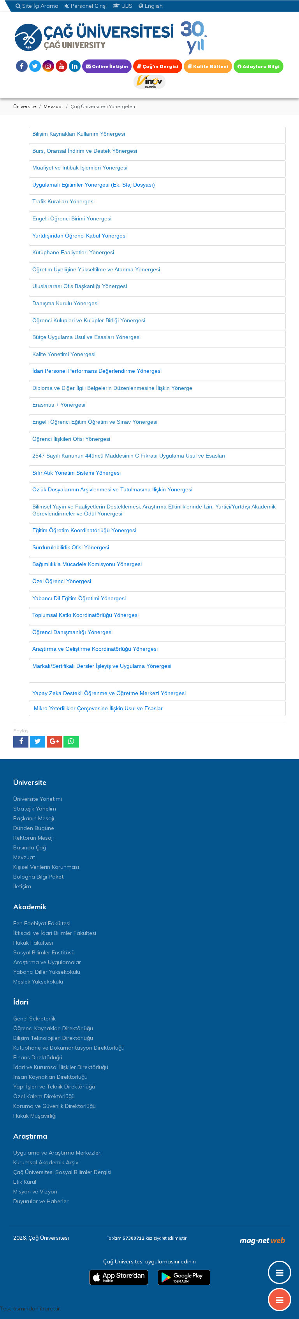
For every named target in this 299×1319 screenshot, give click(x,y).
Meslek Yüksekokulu (38, 981)
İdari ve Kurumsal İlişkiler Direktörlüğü (60, 1067)
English (153, 5)
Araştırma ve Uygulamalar (47, 962)
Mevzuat (53, 106)
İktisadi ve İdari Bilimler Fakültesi (54, 932)
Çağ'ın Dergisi (159, 66)
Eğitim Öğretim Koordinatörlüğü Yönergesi (84, 530)
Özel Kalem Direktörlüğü (44, 1096)
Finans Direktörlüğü (37, 1057)
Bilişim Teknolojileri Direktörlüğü (53, 1037)
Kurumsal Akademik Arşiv (45, 1162)
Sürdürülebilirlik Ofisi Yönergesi (70, 547)
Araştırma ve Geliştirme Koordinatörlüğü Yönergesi (95, 649)
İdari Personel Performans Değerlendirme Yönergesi (97, 371)
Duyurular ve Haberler (41, 1201)
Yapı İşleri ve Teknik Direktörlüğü (54, 1086)
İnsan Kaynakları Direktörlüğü (50, 1076)
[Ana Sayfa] (110, 37)
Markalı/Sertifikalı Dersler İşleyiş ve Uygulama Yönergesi (101, 666)
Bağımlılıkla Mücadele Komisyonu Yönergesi (87, 564)
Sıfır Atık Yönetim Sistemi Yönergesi (76, 473)
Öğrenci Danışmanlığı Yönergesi (72, 632)
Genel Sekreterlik (34, 1018)
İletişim (22, 886)
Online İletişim (109, 66)
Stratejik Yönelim (34, 808)
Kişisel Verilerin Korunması (46, 866)
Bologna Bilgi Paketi (39, 876)
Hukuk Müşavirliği (34, 1115)
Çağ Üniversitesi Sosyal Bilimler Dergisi (62, 1172)
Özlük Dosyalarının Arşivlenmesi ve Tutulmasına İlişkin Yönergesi (112, 489)
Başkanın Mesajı (33, 818)
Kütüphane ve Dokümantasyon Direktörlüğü (69, 1047)
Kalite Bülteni (210, 66)
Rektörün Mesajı (33, 837)
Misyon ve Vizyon (35, 1191)
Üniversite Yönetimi (37, 798)
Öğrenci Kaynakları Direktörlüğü (53, 1028)
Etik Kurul (24, 1181)
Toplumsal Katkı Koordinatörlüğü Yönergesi (85, 615)
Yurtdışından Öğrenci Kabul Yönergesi (79, 235)
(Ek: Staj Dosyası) (133, 185)
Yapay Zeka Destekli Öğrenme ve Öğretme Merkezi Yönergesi (109, 693)
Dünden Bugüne (33, 828)
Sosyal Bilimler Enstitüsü (44, 952)
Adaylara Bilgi (260, 66)
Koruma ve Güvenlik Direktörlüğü (54, 1105)
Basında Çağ (29, 847)
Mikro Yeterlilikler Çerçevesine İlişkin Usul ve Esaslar (97, 708)
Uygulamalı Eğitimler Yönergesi (70, 185)
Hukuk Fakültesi (33, 942)
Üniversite (24, 106)
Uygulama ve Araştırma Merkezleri (57, 1152)
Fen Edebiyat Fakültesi (41, 923)
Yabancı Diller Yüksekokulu (46, 971)
